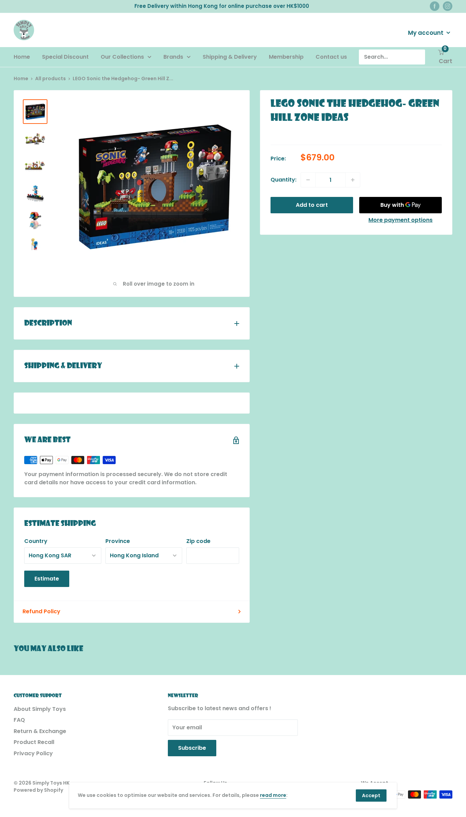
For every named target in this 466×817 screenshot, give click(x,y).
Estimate (46, 579)
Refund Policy (41, 611)
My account (426, 32)
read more (273, 795)
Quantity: (283, 180)
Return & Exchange (40, 731)
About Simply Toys (40, 709)
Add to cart (312, 205)
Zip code (198, 541)
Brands (173, 57)
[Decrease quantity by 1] (308, 180)
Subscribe (192, 748)
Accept (371, 795)
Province (117, 541)
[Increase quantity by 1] (353, 180)
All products (50, 78)
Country (35, 541)
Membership (286, 57)
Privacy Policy (33, 753)
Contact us (331, 57)
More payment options (400, 220)
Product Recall (34, 742)
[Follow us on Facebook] (434, 6)
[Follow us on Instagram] (447, 6)
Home (22, 57)
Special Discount (65, 57)
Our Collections (122, 57)
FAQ (19, 720)
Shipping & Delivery (230, 57)
